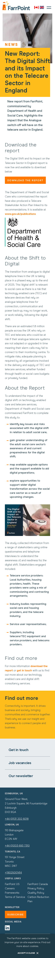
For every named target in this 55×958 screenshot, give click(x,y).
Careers (10, 888)
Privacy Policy (36, 888)
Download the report (25, 180)
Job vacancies (20, 763)
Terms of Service (15, 897)
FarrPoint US (12, 884)
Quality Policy (36, 892)
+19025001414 (13, 872)
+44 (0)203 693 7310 (17, 845)
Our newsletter (21, 776)
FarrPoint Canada (38, 884)
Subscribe (15, 914)
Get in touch (18, 750)
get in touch (24, 670)
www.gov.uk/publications (20, 214)
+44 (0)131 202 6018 (17, 819)
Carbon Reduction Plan (38, 899)
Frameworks (12, 892)
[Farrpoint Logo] (16, 5)
